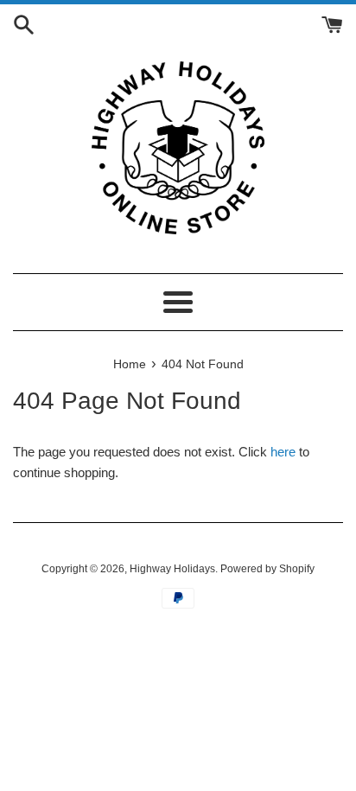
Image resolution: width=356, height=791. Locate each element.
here (283, 451)
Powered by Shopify (267, 569)
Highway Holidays (172, 569)
